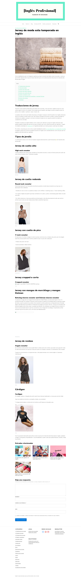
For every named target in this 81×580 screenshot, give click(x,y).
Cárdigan (21, 100)
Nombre (17, 496)
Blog (32, 24)
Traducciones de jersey (24, 86)
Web (16, 509)
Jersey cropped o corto (24, 94)
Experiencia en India (19, 549)
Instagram (29, 126)
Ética (16, 547)
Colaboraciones (18, 541)
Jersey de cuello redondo (24, 91)
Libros (16, 555)
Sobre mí (27, 24)
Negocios (17, 559)
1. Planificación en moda (20, 531)
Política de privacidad (33, 531)
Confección (17, 543)
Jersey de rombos (23, 98)
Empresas (54, 24)
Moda (16, 557)
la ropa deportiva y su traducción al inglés (56, 129)
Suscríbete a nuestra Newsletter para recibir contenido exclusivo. (60, 532)
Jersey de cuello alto (23, 89)
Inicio (23, 24)
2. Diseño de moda (19, 533)
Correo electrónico (20, 503)
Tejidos (16, 565)
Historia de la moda (19, 553)
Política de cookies (33, 532)
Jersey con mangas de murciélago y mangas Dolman (31, 96)
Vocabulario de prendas (20, 28)
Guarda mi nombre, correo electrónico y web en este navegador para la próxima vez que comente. (38, 515)
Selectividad (18, 563)
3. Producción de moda (20, 535)
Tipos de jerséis (22, 88)
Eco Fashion (18, 545)
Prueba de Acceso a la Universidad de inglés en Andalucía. (34, 542)
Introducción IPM (37, 24)
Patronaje (17, 561)
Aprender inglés (18, 539)
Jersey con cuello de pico (24, 93)
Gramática (17, 551)
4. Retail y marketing (19, 537)
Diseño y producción (47, 24)
